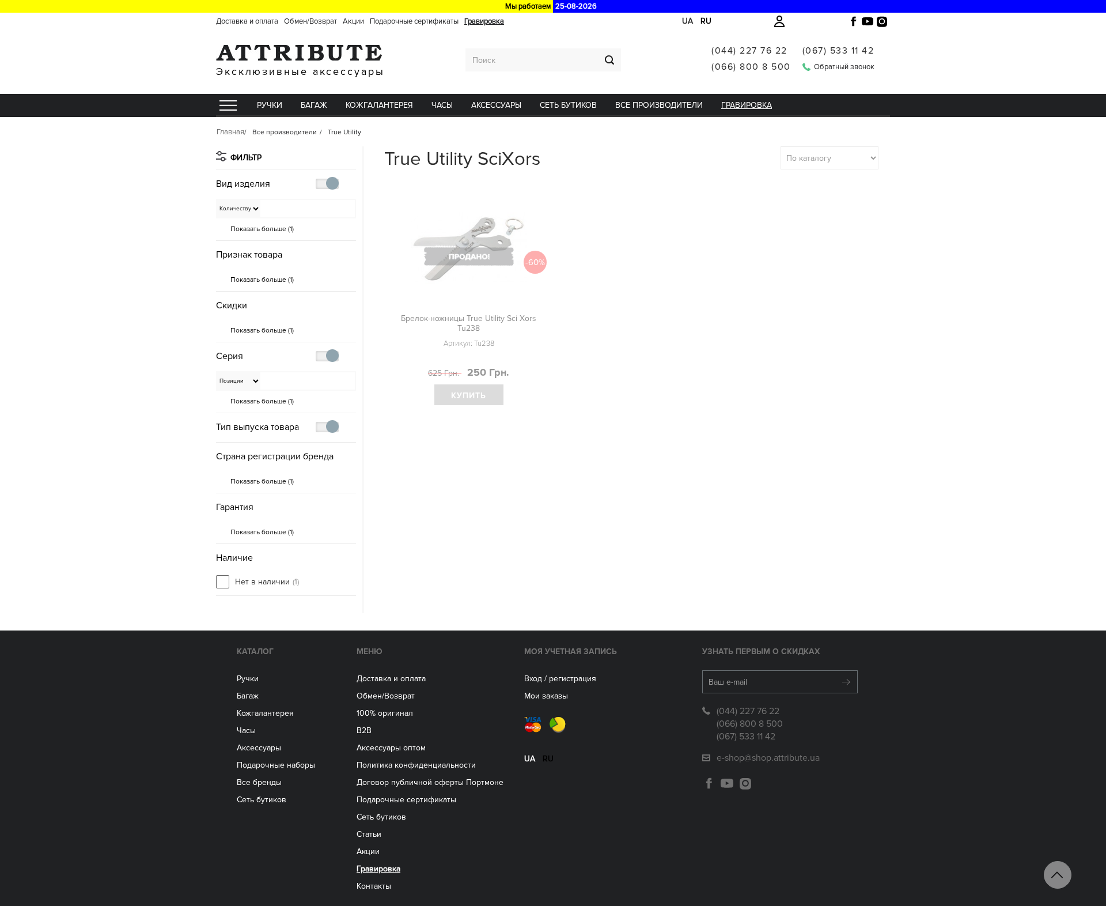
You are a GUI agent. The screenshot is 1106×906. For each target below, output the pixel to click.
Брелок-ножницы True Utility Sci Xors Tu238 (468, 323)
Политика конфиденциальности (416, 765)
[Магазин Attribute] (300, 53)
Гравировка (484, 21)
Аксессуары (496, 105)
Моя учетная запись (570, 651)
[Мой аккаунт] (779, 21)
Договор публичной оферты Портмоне (430, 782)
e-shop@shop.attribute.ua (768, 758)
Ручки (269, 105)
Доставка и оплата (247, 21)
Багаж (314, 105)
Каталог (255, 651)
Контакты (374, 886)
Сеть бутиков (568, 105)
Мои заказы (546, 696)
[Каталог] (227, 105)
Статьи (369, 834)
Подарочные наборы (276, 765)
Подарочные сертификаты (414, 21)
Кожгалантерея (379, 105)
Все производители (659, 105)
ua (687, 21)
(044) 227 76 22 (749, 50)
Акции (353, 21)
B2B (364, 730)
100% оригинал (385, 713)
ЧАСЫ (442, 105)
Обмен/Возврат (310, 21)
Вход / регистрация (560, 679)
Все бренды (259, 782)
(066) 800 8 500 (751, 67)
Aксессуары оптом (391, 748)
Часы (246, 730)
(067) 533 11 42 (838, 50)
